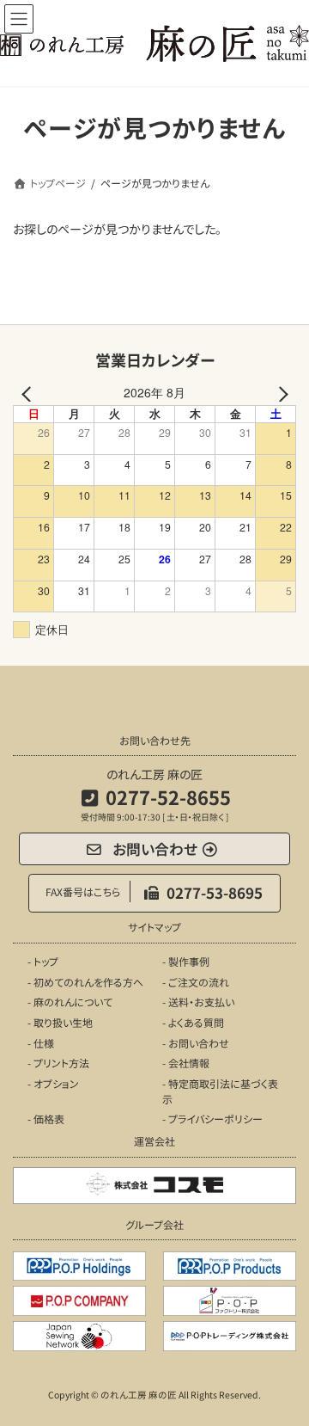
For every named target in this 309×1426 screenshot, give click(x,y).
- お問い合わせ (195, 1042)
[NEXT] (280, 393)
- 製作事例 (185, 961)
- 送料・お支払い (198, 1001)
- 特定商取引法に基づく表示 (220, 1091)
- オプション (53, 1083)
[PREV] (29, 393)
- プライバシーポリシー (212, 1118)
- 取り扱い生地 (60, 1022)
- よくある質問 (193, 1022)
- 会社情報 (185, 1062)
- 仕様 (40, 1042)
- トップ (42, 961)
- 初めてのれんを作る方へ (85, 981)
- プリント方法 (58, 1062)
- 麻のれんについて (69, 1001)
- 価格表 (45, 1118)
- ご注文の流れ (195, 981)
